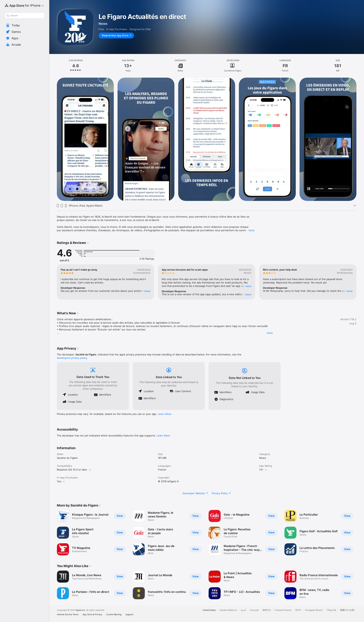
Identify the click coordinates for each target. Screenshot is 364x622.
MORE (147, 291)
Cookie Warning (114, 614)
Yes (59, 481)
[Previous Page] (53, 139)
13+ (261, 469)
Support (129, 614)
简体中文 (267, 610)
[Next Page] (360, 139)
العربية (243, 610)
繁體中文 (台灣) (347, 610)
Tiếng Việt (331, 610)
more (252, 230)
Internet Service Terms (68, 614)
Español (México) (228, 610)
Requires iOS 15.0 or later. (72, 469)
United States (209, 610)
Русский (254, 610)
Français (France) (283, 610)
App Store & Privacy (92, 614)
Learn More (164, 413)
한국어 (298, 610)
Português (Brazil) (313, 610)
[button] (24, 25)
